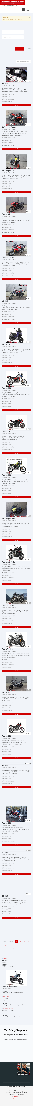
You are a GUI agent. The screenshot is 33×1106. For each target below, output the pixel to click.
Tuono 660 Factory (9, 562)
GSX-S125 (5, 999)
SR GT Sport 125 (8, 171)
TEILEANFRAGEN (15, 1)
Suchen (20, 49)
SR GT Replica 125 (8, 1011)
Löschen (29, 48)
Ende (19, 949)
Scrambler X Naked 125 (10, 986)
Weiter (16, 105)
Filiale (12, 3)
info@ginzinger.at (16, 1096)
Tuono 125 (6, 214)
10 (26, 945)
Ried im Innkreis (11, 86)
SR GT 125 (6, 345)
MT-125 (4, 960)
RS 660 (5, 84)
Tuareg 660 (6, 388)
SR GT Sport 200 (8, 519)
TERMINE (4, 1)
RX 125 (5, 896)
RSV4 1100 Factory (9, 127)
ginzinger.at (16, 1098)
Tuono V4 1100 (8, 258)
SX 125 (5, 301)
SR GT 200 (6, 693)
